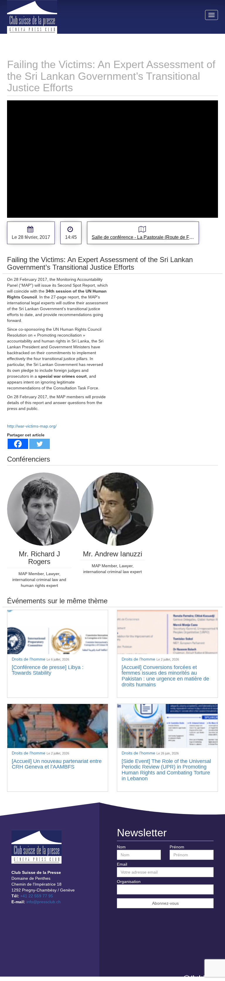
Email (122, 864)
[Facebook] (18, 444)
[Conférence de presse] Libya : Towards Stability (47, 670)
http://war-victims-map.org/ (32, 426)
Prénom (177, 847)
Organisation (129, 881)
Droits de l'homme (29, 659)
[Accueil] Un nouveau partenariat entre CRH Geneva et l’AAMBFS (57, 764)
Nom (121, 847)
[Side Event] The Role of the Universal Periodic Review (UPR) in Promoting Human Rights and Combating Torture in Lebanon (166, 769)
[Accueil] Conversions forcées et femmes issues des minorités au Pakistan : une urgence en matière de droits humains (165, 676)
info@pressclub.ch (43, 901)
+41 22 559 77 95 (36, 896)
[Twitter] (39, 444)
